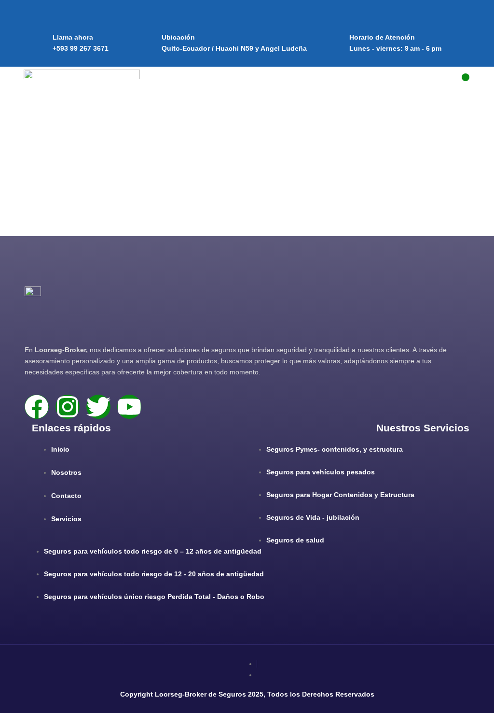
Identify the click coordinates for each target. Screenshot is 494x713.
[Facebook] (37, 407)
